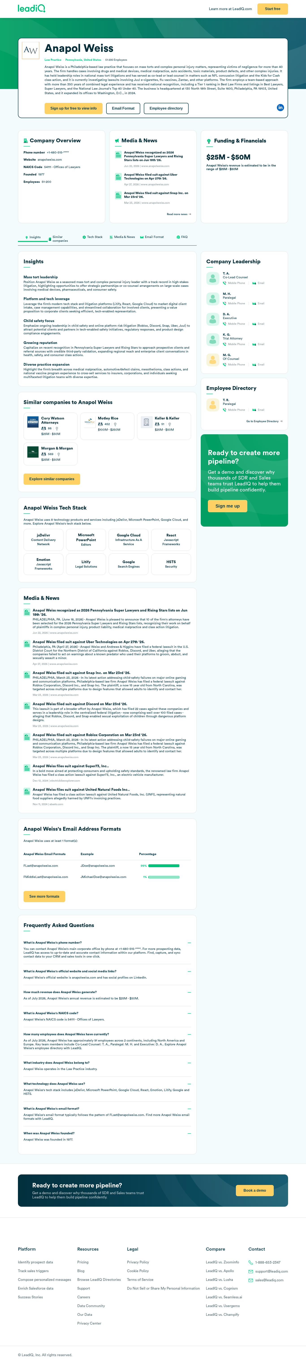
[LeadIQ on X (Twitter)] (278, 1355)
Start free (272, 9)
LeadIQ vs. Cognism (222, 1288)
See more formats (44, 896)
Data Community (91, 1306)
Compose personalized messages (44, 1280)
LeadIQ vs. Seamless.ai (224, 1297)
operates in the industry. (60, 1066)
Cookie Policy (138, 1271)
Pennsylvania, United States (83, 59)
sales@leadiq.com (269, 1280)
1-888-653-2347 (267, 1262)
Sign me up (227, 506)
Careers (83, 1297)
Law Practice (75, 1069)
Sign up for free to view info (73, 108)
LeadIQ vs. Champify (222, 1314)
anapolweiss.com (84, 977)
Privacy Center (89, 1323)
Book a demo (255, 1190)
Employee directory (166, 108)
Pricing (82, 1262)
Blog (80, 1271)
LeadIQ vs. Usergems (223, 1306)
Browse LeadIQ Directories (99, 1280)
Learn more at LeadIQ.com (230, 9)
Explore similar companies (51, 479)
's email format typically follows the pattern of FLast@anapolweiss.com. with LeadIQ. (107, 1113)
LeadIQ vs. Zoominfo (222, 1262)
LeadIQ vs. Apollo (220, 1271)
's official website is (85, 974)
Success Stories (30, 1297)
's (64, 1016)
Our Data (84, 1314)
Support (83, 1288)
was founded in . (49, 1136)
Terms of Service (140, 1280)
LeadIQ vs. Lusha (219, 1280)
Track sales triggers (33, 1271)
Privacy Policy (138, 1262)
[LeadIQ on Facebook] (275, 1355)
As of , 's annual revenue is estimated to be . (81, 995)
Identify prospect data (35, 1262)
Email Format (123, 108)
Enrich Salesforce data (35, 1288)
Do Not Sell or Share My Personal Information (163, 1288)
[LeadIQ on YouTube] (286, 1355)
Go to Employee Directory (262, 421)
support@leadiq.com (271, 1271)
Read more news (177, 214)
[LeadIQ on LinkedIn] (282, 1355)
